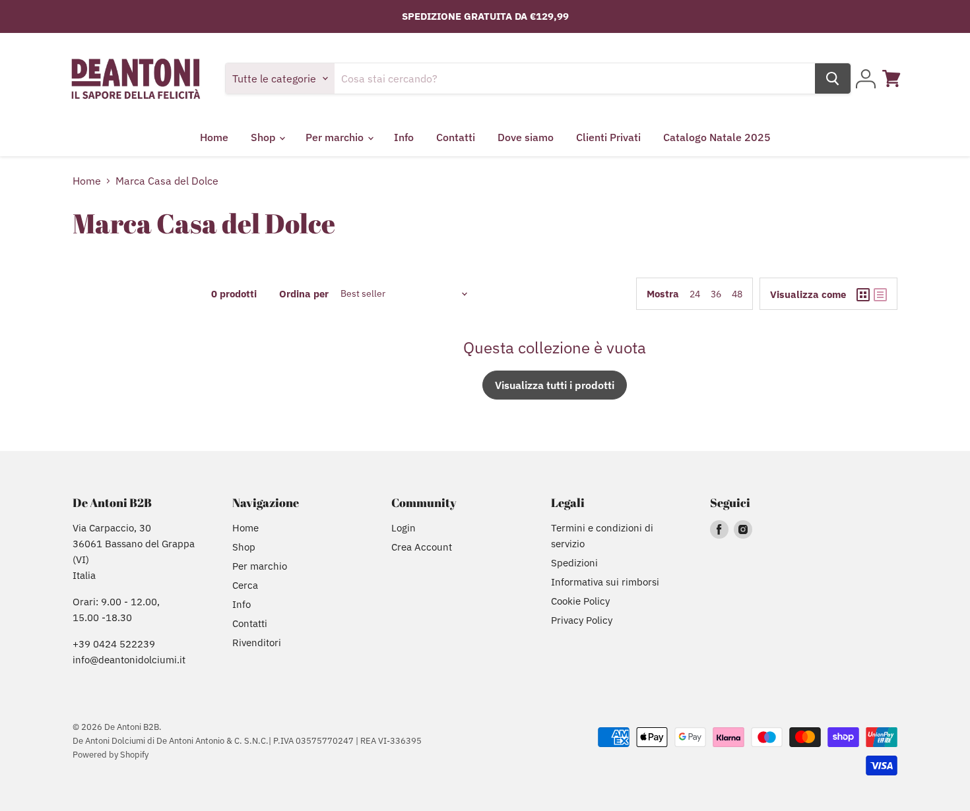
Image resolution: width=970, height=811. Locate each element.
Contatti (455, 137)
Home (214, 137)
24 (695, 294)
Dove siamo (526, 137)
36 (716, 294)
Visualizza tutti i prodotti (554, 385)
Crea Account (421, 547)
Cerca (245, 585)
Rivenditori (256, 642)
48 (737, 294)
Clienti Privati (608, 137)
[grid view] (863, 294)
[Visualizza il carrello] (891, 78)
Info (404, 137)
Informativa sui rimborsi (605, 582)
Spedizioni (574, 562)
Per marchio (336, 137)
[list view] (880, 294)
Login (403, 528)
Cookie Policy (580, 601)
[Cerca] (833, 78)
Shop (264, 137)
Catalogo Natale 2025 (717, 137)
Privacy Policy (581, 620)
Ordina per (270, 293)
